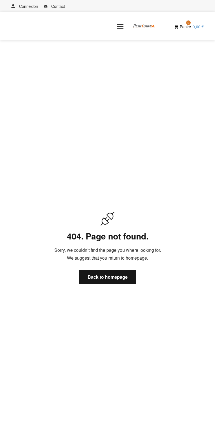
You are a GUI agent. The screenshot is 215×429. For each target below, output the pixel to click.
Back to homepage (108, 277)
